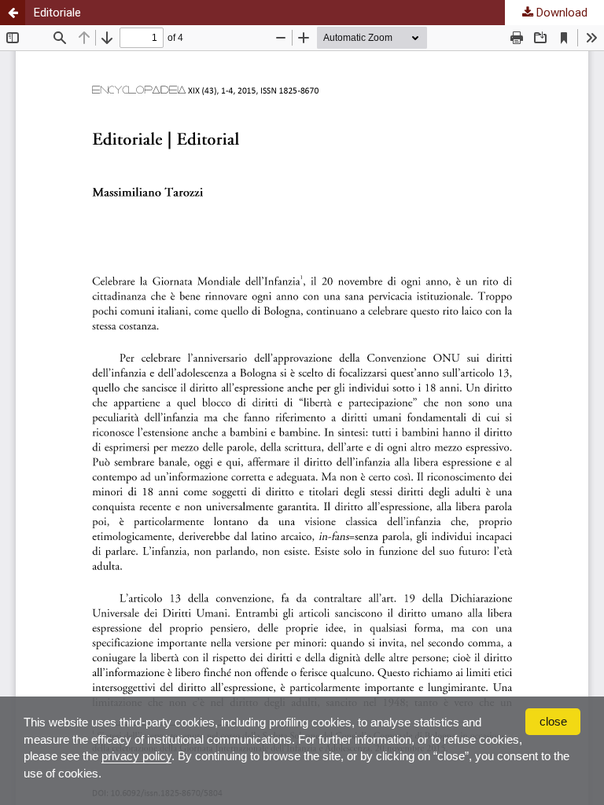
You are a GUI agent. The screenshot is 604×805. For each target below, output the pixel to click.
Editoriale (57, 13)
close (553, 721)
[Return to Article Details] (12, 12)
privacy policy (136, 756)
